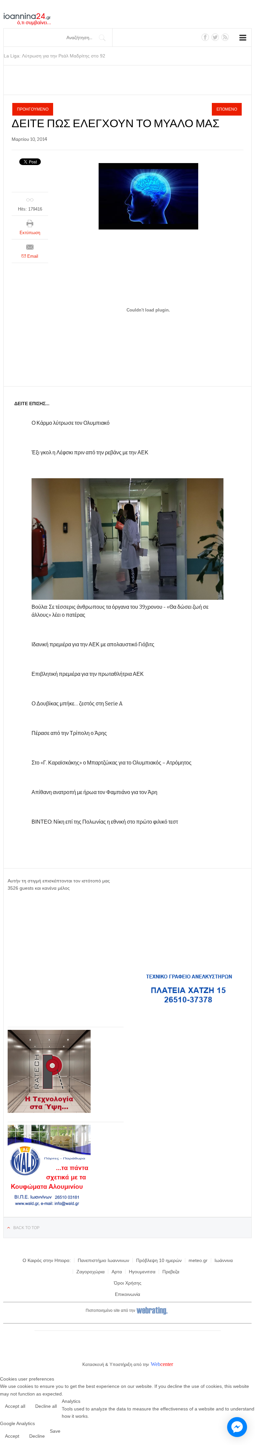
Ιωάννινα (223, 1260)
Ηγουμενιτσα (142, 1271)
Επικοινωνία (127, 1294)
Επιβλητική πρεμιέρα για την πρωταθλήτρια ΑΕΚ (88, 674)
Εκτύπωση (30, 232)
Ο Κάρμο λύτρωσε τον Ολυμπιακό (71, 423)
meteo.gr (198, 1260)
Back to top (26, 1227)
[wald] (49, 1206)
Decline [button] (37, 1436)
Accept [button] (12, 1436)
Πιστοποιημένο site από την (110, 1310)
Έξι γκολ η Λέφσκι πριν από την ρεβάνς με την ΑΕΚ (90, 452)
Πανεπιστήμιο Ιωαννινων (103, 1260)
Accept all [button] (15, 1406)
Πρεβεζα (170, 1271)
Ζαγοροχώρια (90, 1271)
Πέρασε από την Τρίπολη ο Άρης (69, 733)
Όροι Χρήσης (127, 1283)
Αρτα (117, 1271)
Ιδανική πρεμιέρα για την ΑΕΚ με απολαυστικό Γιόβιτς (93, 644)
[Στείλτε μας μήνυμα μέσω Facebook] (237, 1427)
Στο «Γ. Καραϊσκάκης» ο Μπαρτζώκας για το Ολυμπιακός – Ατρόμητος (112, 763)
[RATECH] (49, 1111)
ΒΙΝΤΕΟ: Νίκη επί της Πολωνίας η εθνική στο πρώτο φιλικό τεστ (105, 822)
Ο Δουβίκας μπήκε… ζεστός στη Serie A (77, 703)
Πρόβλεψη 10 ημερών (159, 1260)
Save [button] (55, 1431)
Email (32, 256)
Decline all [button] (46, 1406)
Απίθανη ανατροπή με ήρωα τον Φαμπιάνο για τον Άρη (94, 792)
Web (155, 1364)
